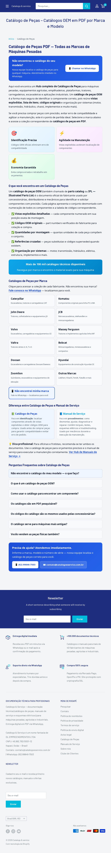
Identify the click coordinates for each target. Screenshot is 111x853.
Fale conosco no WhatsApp (25, 290)
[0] (103, 6)
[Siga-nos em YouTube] (19, 831)
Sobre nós (66, 748)
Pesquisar (66, 706)
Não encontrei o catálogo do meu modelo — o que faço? (45, 473)
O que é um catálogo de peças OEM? (33, 483)
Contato (65, 711)
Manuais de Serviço (70, 744)
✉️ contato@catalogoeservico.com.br (63, 564)
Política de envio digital (72, 730)
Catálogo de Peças (70, 739)
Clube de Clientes (69, 753)
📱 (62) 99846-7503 (25, 564)
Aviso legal (66, 734)
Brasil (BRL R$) (13, 818)
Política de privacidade (72, 720)
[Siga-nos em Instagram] (13, 831)
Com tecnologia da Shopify (17, 844)
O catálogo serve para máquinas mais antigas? (39, 524)
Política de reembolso (71, 716)
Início (11, 38)
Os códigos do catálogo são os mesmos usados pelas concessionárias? (53, 513)
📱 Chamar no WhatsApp (82, 68)
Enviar (80, 619)
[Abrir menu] (7, 6)
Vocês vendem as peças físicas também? (35, 534)
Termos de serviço (70, 725)
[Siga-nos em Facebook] (8, 831)
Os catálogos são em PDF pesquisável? (34, 503)
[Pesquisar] (86, 6)
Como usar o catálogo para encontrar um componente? (44, 493)
